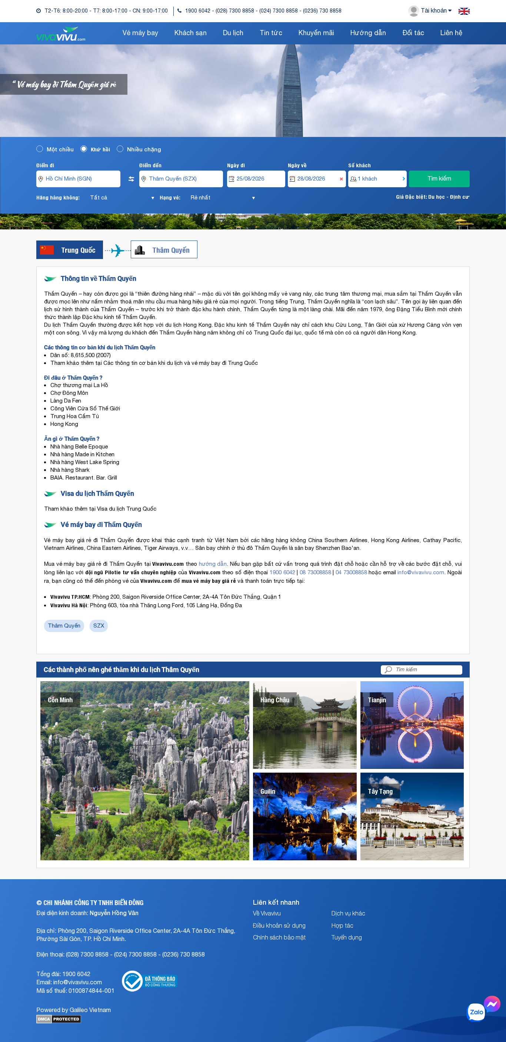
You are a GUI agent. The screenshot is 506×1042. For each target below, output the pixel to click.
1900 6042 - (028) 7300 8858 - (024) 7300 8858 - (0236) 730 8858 (263, 11)
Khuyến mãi (316, 33)
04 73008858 (351, 572)
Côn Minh (60, 700)
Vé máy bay (140, 33)
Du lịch (233, 33)
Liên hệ (451, 33)
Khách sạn (190, 33)
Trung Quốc (78, 249)
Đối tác (413, 33)
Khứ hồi (100, 149)
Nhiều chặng (144, 149)
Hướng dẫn (368, 33)
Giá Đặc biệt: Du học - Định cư (433, 196)
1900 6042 (282, 572)
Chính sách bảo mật (279, 936)
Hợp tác (342, 925)
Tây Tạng (380, 791)
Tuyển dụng (347, 936)
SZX (98, 626)
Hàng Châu (274, 700)
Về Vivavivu (267, 912)
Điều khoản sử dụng (279, 925)
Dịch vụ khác (348, 912)
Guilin (267, 791)
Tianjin (377, 700)
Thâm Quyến (171, 249)
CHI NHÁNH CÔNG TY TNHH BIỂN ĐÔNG (93, 902)
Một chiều (60, 149)
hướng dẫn (213, 564)
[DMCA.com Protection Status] (58, 1021)
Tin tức (271, 33)
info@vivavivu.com (420, 572)
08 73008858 (315, 572)
